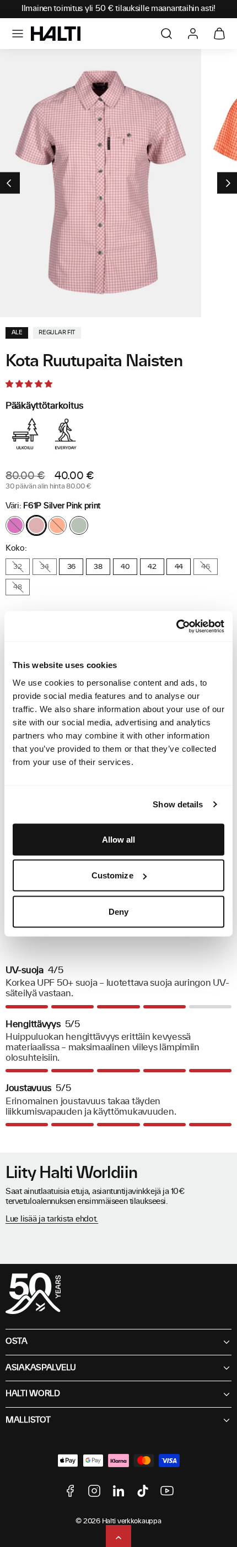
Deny (118, 911)
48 (17, 587)
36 (71, 566)
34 (44, 566)
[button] (17, 33)
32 (17, 566)
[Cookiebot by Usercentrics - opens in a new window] (176, 626)
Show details (178, 804)
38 (98, 566)
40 (125, 566)
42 (152, 566)
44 (179, 566)
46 (205, 566)
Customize (112, 875)
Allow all (119, 839)
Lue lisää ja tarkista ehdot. (52, 1219)
